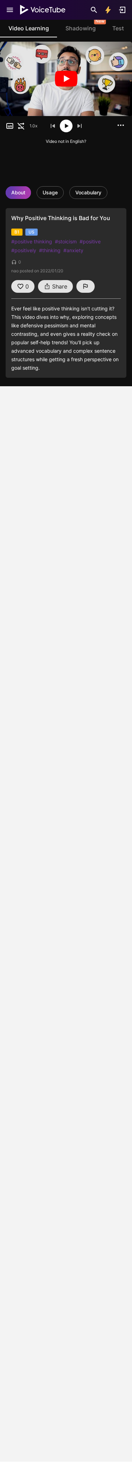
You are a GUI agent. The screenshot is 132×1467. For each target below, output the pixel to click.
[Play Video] (66, 79)
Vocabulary (88, 192)
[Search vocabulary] (94, 10)
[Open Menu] (10, 10)
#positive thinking (31, 241)
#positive (90, 241)
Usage (50, 192)
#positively (23, 250)
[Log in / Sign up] (122, 10)
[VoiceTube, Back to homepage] (43, 10)
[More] (121, 125)
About (18, 192)
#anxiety (73, 250)
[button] (9, 126)
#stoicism (66, 241)
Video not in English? (66, 141)
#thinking (50, 250)
